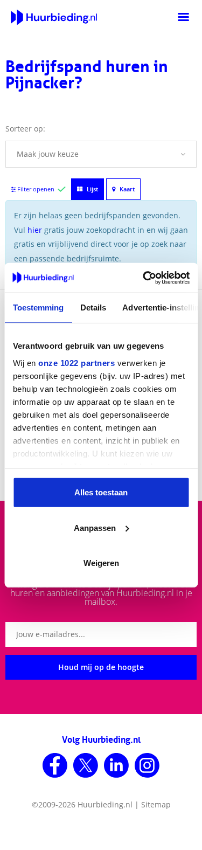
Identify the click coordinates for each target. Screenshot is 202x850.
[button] (101, 154)
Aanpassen (95, 527)
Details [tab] (93, 307)
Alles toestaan (101, 492)
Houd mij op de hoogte (101, 667)
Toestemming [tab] (38, 307)
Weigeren (101, 563)
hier (34, 230)
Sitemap (156, 804)
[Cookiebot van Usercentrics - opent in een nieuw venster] (144, 278)
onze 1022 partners (76, 362)
